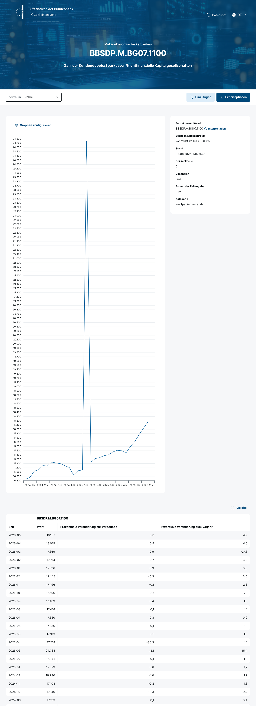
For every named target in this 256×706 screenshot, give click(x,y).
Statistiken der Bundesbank (51, 9)
